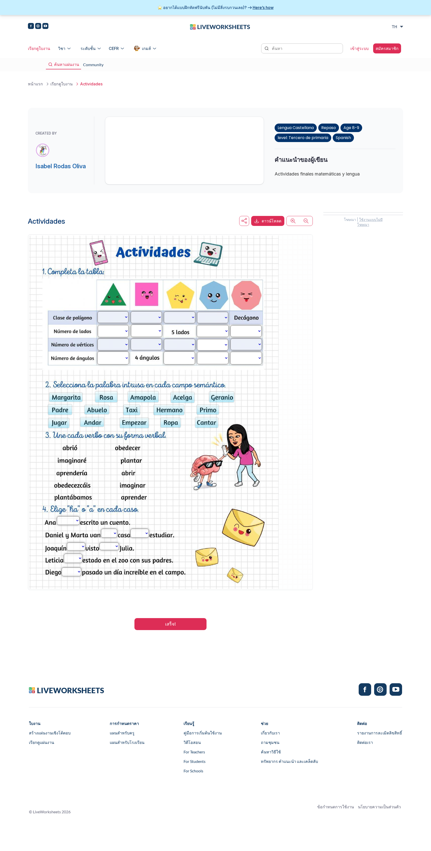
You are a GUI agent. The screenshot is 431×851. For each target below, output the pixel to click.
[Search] (267, 48)
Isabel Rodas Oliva (60, 166)
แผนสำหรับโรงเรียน (127, 742)
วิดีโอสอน (192, 742)
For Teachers (194, 751)
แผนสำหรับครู (122, 732)
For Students (195, 761)
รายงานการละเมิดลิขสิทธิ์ (379, 732)
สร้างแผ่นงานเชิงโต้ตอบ (50, 732)
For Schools (193, 770)
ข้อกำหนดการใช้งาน (335, 806)
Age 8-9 (351, 128)
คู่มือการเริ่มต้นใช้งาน (203, 732)
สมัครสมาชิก (387, 48)
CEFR (114, 48)
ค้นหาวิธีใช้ (271, 751)
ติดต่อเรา (365, 742)
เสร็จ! (170, 624)
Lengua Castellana (296, 128)
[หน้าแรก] (220, 26)
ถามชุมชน (270, 742)
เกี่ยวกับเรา (270, 732)
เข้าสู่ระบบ (359, 48)
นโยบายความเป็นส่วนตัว (379, 806)
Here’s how (263, 7)
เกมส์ (146, 48)
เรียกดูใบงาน (39, 48)
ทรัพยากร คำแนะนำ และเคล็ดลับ (289, 761)
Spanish (343, 138)
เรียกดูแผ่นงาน (41, 742)
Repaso (328, 128)
